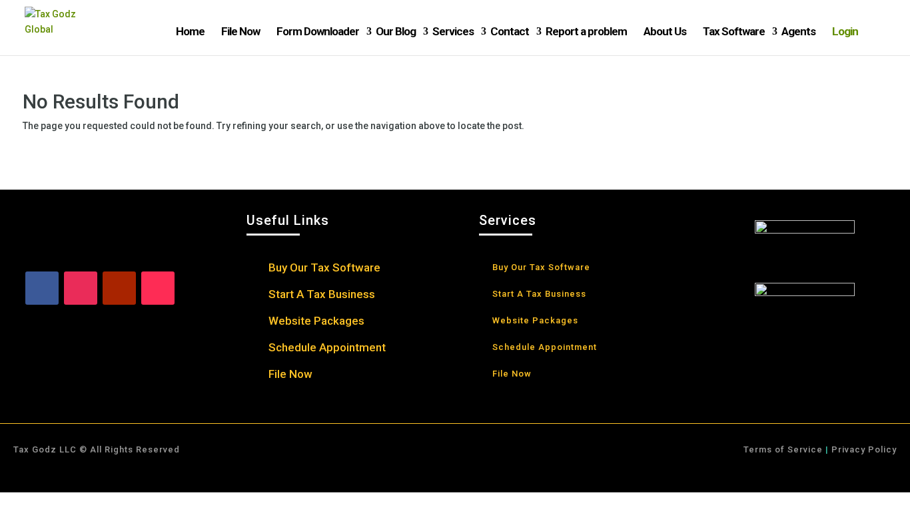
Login (845, 31)
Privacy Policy (863, 449)
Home (190, 31)
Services (453, 31)
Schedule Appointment (327, 348)
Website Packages (316, 321)
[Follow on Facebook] (42, 288)
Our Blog (396, 31)
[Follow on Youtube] (119, 288)
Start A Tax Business (321, 295)
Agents (798, 31)
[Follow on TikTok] (158, 288)
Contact (509, 31)
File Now (240, 31)
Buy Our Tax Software (324, 268)
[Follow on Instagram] (80, 288)
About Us (665, 31)
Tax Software (734, 31)
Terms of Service (783, 449)
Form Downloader (317, 31)
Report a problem (586, 31)
